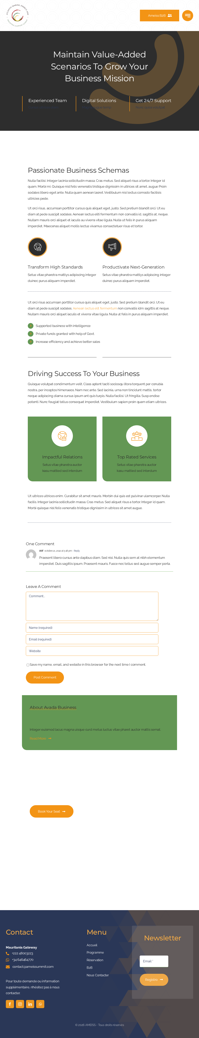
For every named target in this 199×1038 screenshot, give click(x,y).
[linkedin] (30, 1004)
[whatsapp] (40, 1004)
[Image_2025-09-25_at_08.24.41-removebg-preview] (17, 5)
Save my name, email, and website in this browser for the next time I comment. (88, 664)
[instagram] (20, 1004)
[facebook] (10, 1004)
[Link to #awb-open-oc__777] (187, 15)
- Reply (76, 550)
